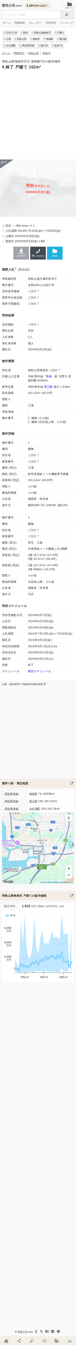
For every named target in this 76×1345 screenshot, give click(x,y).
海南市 (36, 39)
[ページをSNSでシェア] (19, 1341)
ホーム (7, 22)
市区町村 (51, 22)
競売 (25, 32)
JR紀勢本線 (28, 45)
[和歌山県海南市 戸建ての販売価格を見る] (71, 895)
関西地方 (19, 53)
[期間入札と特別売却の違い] (16, 269)
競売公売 (8, 5)
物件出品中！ (38, 5)
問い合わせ (38, 255)
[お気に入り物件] (57, 1341)
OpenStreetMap (50, 882)
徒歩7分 (58, 45)
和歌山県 (22, 39)
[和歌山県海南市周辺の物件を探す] (71, 783)
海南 (49, 376)
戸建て (60, 32)
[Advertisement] (38, 114)
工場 (8, 39)
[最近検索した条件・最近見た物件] (44, 1341)
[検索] (67, 15)
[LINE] (58, 1331)
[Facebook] (36, 1331)
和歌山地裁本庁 (42, 32)
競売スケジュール (39, 671)
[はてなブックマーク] (47, 1331)
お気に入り (69, 8)
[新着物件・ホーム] (6, 1341)
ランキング (66, 22)
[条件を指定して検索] (31, 1341)
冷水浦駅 (11, 45)
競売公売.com (25, 1332)
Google (8, 881)
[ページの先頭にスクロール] (69, 1341)
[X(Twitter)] (41, 1331)
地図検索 (19, 22)
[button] (68, 818)
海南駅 (49, 39)
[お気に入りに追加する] (55, 253)
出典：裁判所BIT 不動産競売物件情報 (22, 684)
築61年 (44, 45)
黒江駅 (63, 39)
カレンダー (35, 22)
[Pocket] (53, 1331)
